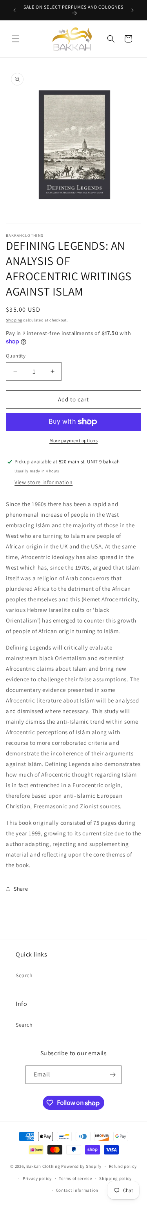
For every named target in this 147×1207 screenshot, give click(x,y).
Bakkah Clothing (43, 1166)
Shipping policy (115, 1178)
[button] (15, 38)
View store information (44, 482)
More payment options (73, 440)
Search (24, 975)
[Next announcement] (132, 10)
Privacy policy (37, 1178)
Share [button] (21, 888)
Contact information (77, 1190)
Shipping (14, 320)
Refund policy (123, 1166)
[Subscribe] (112, 1074)
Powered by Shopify (81, 1166)
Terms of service (75, 1178)
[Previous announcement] (14, 10)
